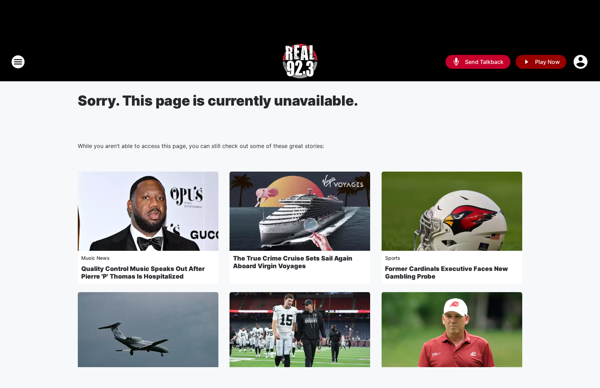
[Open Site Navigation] (18, 62)
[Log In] (581, 62)
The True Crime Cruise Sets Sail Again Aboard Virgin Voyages (292, 262)
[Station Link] (300, 62)
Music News (95, 258)
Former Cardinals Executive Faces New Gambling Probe (446, 272)
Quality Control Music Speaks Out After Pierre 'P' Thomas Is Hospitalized (143, 272)
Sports (392, 258)
